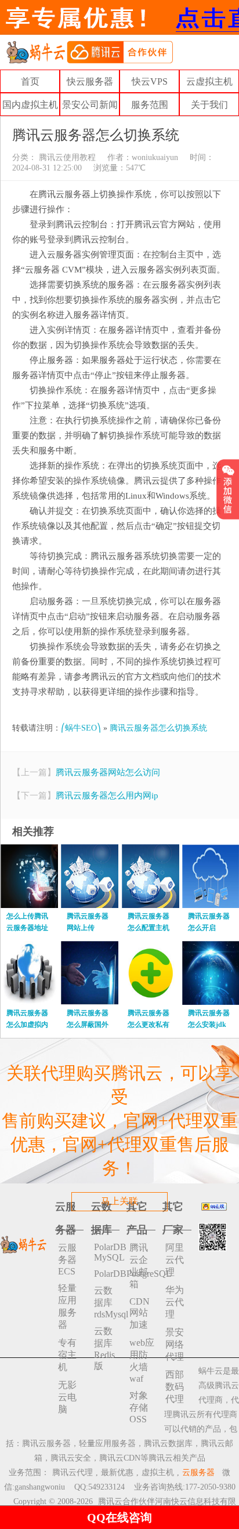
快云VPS (150, 81)
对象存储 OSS (138, 1407)
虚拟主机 (158, 1472)
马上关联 (119, 1201)
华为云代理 (174, 1302)
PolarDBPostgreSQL (106, 1274)
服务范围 (149, 105)
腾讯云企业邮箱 (138, 1266)
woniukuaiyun (155, 157)
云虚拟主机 (209, 81)
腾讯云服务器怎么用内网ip (107, 795)
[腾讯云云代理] (89, 51)
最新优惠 (117, 1472)
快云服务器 (90, 81)
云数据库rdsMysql (106, 1302)
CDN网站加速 (139, 1313)
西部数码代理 (174, 1387)
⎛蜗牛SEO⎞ (81, 728)
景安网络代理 (174, 1344)
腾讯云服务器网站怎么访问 (108, 772)
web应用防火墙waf (141, 1360)
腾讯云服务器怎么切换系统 (158, 728)
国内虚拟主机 (30, 105)
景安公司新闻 (90, 105)
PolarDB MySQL (106, 1252)
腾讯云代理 (72, 1472)
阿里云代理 (174, 1260)
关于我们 (209, 105)
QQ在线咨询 (119, 1517)
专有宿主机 (67, 1355)
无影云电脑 (67, 1397)
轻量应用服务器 (67, 1306)
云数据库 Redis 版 (104, 1348)
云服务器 (198, 1472)
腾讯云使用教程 (66, 157)
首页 (30, 81)
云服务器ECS (67, 1259)
